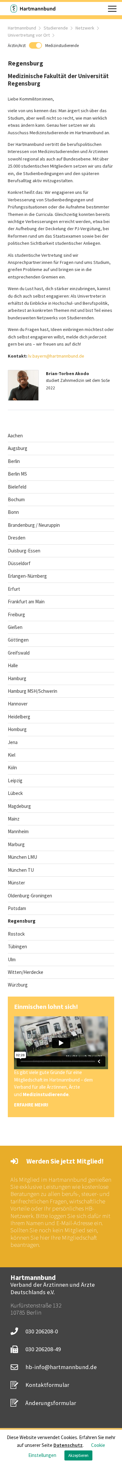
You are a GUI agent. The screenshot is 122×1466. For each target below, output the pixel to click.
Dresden (16, 538)
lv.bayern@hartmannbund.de (56, 356)
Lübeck (15, 793)
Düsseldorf (19, 563)
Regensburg (21, 921)
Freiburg (16, 614)
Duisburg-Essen (24, 551)
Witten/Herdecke (25, 972)
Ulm (12, 959)
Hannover (18, 704)
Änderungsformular (50, 1403)
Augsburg (17, 448)
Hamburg (17, 678)
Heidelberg (19, 717)
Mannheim (18, 831)
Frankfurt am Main (26, 601)
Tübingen (17, 946)
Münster (16, 883)
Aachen (15, 435)
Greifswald (19, 653)
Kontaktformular (47, 1385)
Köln (12, 767)
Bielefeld (17, 487)
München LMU (22, 857)
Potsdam (17, 908)
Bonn (13, 512)
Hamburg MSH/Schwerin (32, 691)
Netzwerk (84, 28)
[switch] (43, 45)
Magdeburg (19, 806)
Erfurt (14, 589)
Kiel (11, 755)
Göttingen (18, 640)
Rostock (16, 934)
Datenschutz (68, 1445)
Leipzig (15, 780)
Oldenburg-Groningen (30, 896)
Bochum (16, 499)
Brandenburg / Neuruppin (34, 525)
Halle (13, 665)
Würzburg (18, 985)
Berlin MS (17, 474)
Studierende (56, 28)
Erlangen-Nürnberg (27, 576)
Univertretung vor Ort (29, 35)
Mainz (14, 819)
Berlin (14, 461)
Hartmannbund (22, 28)
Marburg (16, 844)
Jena (13, 742)
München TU (21, 870)
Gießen (15, 627)
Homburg (17, 729)
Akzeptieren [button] (78, 1455)
